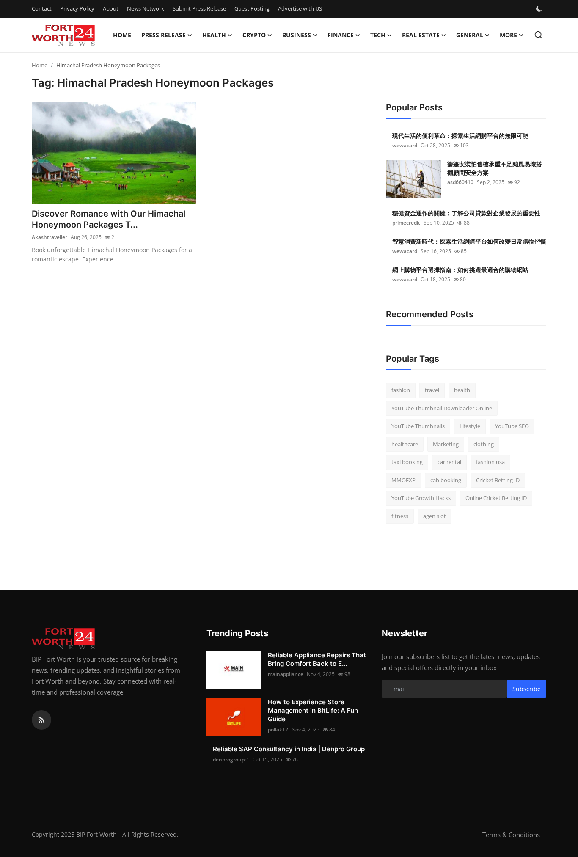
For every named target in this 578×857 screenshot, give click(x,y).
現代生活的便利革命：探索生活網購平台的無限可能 (460, 135)
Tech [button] (377, 35)
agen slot (434, 516)
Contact (42, 8)
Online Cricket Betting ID (496, 498)
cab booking (445, 480)
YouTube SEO (512, 426)
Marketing (446, 444)
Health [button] (214, 35)
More (508, 35)
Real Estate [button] (421, 35)
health (462, 390)
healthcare (404, 444)
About (110, 8)
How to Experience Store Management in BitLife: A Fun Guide (313, 710)
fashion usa (490, 462)
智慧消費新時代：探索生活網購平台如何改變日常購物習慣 (469, 241)
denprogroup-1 (231, 759)
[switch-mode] (540, 9)
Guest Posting (252, 8)
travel (432, 390)
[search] (538, 35)
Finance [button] (341, 35)
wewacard (404, 145)
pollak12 (278, 729)
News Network (145, 8)
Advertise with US (300, 8)
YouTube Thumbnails (418, 426)
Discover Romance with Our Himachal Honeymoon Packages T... (108, 219)
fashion (400, 390)
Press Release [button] (163, 35)
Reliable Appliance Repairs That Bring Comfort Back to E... (317, 659)
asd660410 (460, 182)
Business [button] (296, 35)
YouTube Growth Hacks (421, 498)
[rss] (41, 720)
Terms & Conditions (511, 834)
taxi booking (407, 462)
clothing (483, 444)
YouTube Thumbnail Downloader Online (441, 408)
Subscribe (526, 689)
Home (122, 35)
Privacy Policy (77, 8)
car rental (449, 462)
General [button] (469, 35)
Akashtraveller (49, 237)
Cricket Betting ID (498, 480)
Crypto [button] (254, 35)
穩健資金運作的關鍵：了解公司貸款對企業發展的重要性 (466, 213)
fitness (399, 516)
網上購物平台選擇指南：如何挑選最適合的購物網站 (460, 269)
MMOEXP (403, 480)
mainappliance (285, 674)
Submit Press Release (199, 8)
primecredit (406, 222)
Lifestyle (470, 426)
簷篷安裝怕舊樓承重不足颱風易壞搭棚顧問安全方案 (494, 168)
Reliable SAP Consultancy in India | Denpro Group (289, 749)
